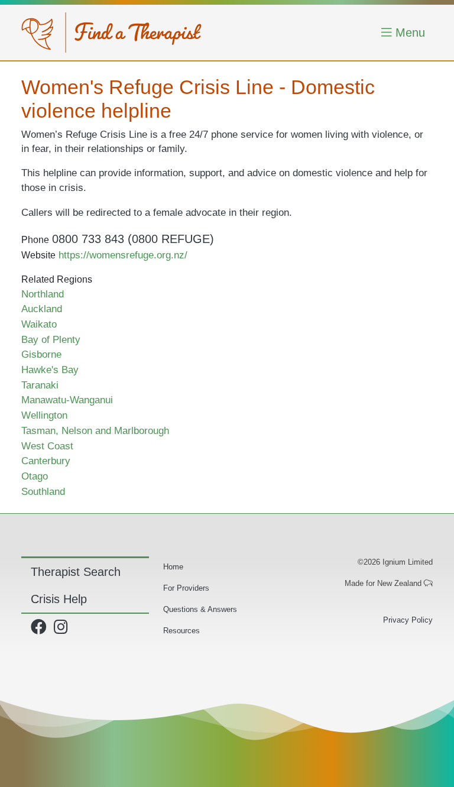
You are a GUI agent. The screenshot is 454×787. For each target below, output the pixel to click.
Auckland (41, 309)
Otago (34, 476)
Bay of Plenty (50, 339)
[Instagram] (63, 630)
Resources (181, 630)
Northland (42, 294)
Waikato (39, 324)
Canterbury (45, 461)
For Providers (186, 588)
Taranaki (40, 385)
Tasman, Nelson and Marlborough (95, 430)
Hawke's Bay (50, 369)
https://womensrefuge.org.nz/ (123, 255)
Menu (408, 32)
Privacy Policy (408, 620)
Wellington (44, 415)
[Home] (111, 32)
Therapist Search (76, 571)
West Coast (47, 446)
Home (173, 566)
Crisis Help (59, 598)
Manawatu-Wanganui (67, 400)
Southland (43, 491)
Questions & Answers (200, 609)
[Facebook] (41, 630)
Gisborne (41, 354)
